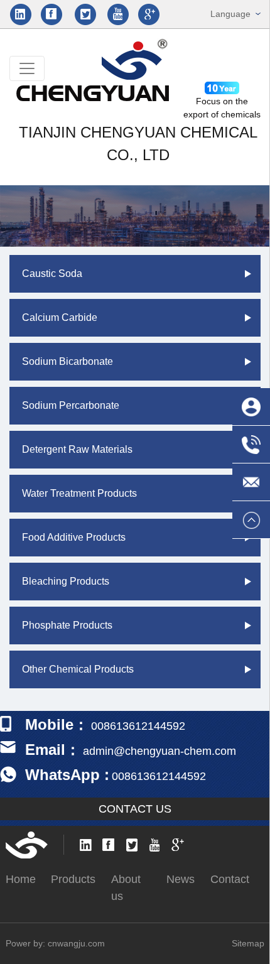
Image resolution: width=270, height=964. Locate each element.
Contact (229, 879)
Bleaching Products (65, 581)
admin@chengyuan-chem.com (159, 751)
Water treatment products (79, 493)
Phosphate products (67, 625)
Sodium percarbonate (70, 405)
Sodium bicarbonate (67, 361)
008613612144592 (159, 776)
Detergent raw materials (77, 449)
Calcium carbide (59, 317)
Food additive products (74, 537)
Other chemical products (78, 669)
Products (73, 879)
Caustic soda (52, 273)
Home (21, 879)
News (180, 879)
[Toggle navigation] (27, 68)
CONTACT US (135, 809)
